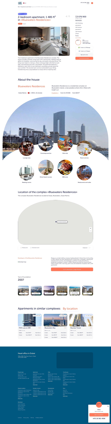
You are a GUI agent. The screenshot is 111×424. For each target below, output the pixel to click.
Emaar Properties (21, 403)
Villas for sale (20, 375)
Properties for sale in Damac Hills (24, 394)
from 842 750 (63, 315)
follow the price (78, 20)
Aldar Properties (21, 406)
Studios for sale (36, 390)
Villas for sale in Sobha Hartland (54, 379)
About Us (65, 390)
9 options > (55, 93)
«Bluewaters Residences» (36, 19)
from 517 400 (89, 315)
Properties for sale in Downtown (24, 390)
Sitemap (32, 417)
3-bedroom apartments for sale (39, 394)
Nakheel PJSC (21, 408)
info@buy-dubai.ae (39, 417)
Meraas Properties (21, 409)
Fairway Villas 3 (51, 393)
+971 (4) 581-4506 (22, 357)
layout (24, 23)
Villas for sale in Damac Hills (53, 376)
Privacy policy (26, 417)
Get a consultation (99, 414)
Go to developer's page (72, 269)
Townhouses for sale (22, 376)
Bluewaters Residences (31, 86)
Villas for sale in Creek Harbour (54, 378)
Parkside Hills (50, 391)
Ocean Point (50, 390)
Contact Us (65, 391)
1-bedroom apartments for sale (39, 391)
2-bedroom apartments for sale (39, 393)
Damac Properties (21, 405)
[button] (66, 16)
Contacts (20, 417)
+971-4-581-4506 (86, 43)
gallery (20, 23)
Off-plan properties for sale (23, 378)
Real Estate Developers (67, 393)
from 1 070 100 (36, 315)
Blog (64, 394)
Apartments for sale (22, 374)
